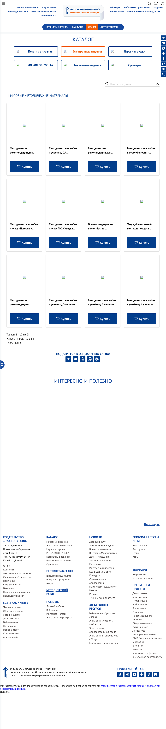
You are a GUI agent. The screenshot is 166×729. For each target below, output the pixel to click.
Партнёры (9, 580)
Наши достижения (13, 595)
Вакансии (8, 588)
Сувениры (52, 564)
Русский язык (140, 627)
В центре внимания (100, 549)
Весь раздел (152, 524)
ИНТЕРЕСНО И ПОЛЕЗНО (83, 380)
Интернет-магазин (56, 613)
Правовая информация (16, 592)
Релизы (93, 594)
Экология (137, 649)
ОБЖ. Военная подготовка (147, 638)
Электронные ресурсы (59, 617)
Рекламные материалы (43, 11)
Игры (135, 556)
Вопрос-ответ (10, 629)
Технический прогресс (102, 597)
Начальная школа (142, 615)
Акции (49, 583)
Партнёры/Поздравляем (103, 586)
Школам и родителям (58, 575)
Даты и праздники (99, 556)
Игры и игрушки (55, 549)
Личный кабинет (55, 606)
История (137, 619)
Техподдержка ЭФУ (18, 11)
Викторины (138, 549)
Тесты (135, 553)
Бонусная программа (58, 579)
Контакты (8, 569)
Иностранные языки (144, 634)
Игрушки (158, 7)
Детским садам (11, 618)
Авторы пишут (97, 541)
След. (9, 343)
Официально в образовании (97, 580)
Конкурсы (95, 575)
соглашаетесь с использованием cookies (122, 685)
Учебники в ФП (48, 15)
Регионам (137, 612)
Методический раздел (57, 592)
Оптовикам (9, 626)
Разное (93, 590)
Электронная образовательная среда (102, 629)
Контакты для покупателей (11, 635)
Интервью (95, 564)
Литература (138, 630)
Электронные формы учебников (101, 622)
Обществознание (142, 623)
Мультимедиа (140, 600)
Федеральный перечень (16, 577)
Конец (18, 343)
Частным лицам (12, 607)
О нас (6, 565)
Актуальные (139, 574)
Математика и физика (144, 653)
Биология (137, 645)
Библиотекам (117, 11)
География (138, 641)
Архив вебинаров (142, 578)
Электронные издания (59, 545)
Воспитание (139, 608)
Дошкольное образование (140, 595)
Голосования (139, 545)
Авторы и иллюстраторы (17, 573)
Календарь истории (100, 571)
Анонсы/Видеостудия (101, 545)
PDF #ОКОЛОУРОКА (57, 553)
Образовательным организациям (13, 612)
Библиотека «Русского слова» (102, 614)
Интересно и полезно (101, 567)
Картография (49, 7)
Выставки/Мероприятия (103, 553)
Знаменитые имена (100, 560)
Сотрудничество (12, 584)
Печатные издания (57, 541)
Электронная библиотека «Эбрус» (103, 637)
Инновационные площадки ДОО (144, 11)
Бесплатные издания (28, 7)
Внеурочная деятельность (147, 656)
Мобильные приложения (137, 7)
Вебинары (115, 7)
